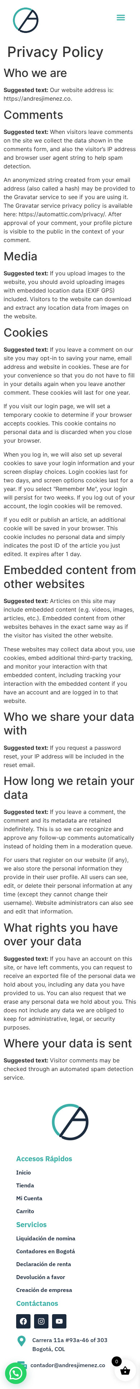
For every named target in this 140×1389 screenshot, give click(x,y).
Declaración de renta (43, 1264)
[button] (121, 17)
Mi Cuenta (29, 1198)
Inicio (23, 1172)
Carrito (25, 1211)
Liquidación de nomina (45, 1238)
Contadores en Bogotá (45, 1251)
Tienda (25, 1185)
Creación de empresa (44, 1289)
